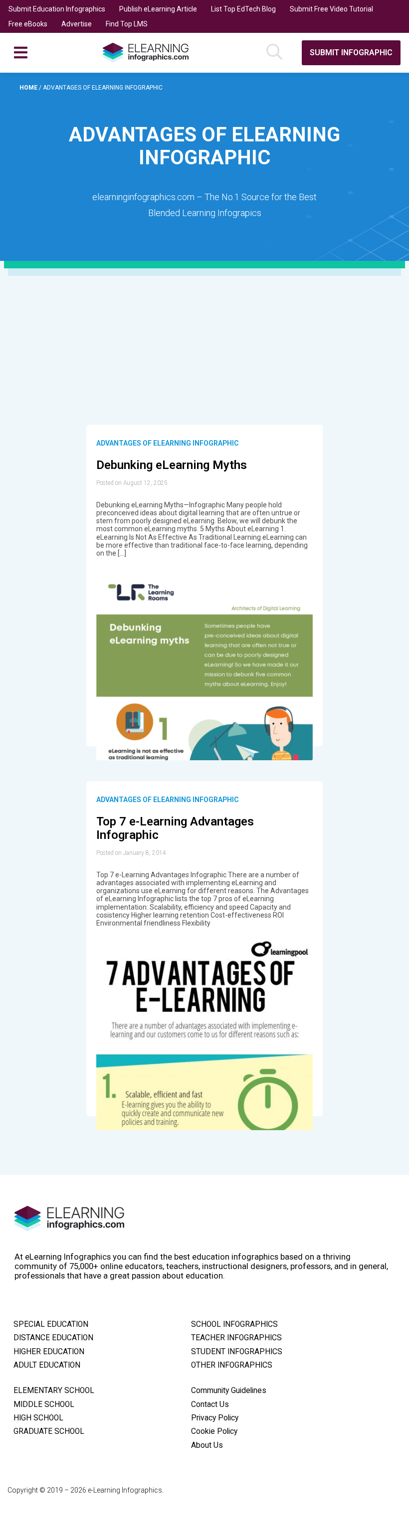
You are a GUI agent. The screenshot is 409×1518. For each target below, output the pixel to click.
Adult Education (46, 1365)
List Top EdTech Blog (243, 9)
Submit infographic (351, 52)
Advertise (76, 24)
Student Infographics (236, 1351)
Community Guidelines (228, 1390)
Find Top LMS (127, 24)
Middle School (43, 1404)
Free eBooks (27, 24)
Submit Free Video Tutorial (331, 9)
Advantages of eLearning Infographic (167, 443)
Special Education (50, 1324)
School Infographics (234, 1324)
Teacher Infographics (236, 1337)
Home (29, 87)
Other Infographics (231, 1365)
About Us (207, 1445)
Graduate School (48, 1431)
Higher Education (48, 1351)
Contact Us (210, 1404)
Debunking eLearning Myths (171, 465)
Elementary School (53, 1390)
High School (38, 1417)
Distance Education (53, 1337)
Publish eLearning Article (158, 9)
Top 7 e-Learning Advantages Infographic (175, 828)
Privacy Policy (214, 1417)
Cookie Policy (214, 1431)
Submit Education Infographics (56, 9)
